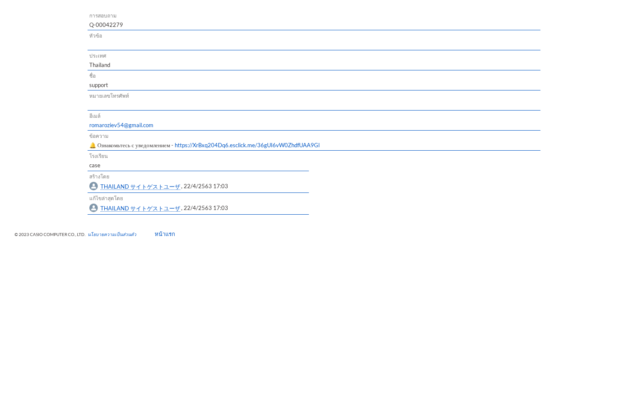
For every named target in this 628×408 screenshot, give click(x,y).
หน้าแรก (162, 233)
